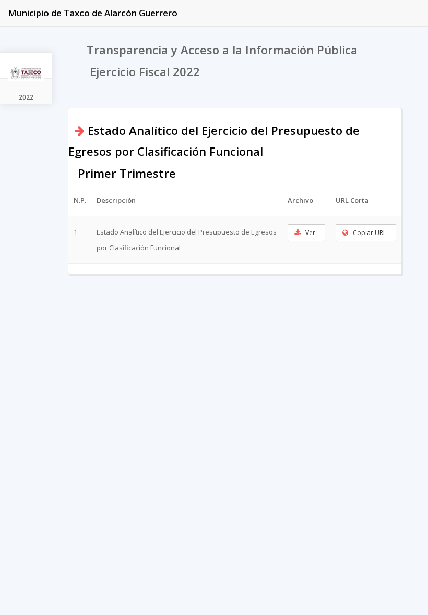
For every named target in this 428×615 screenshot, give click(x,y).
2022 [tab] (26, 97)
